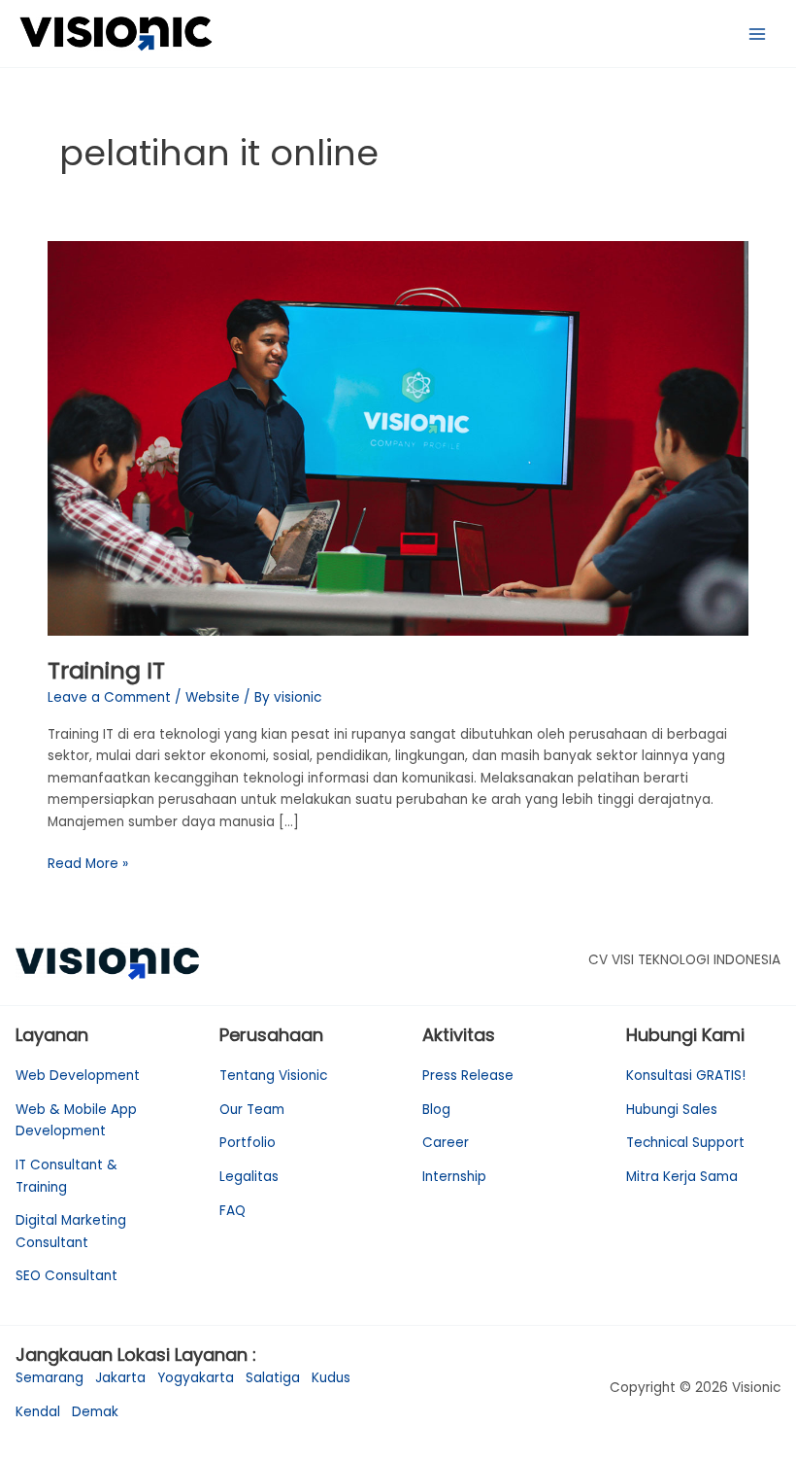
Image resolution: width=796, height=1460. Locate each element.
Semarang (49, 1378)
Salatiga (273, 1378)
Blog (436, 1109)
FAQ (232, 1210)
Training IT (106, 670)
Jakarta (120, 1378)
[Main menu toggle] (758, 33)
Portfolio (247, 1142)
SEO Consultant (66, 1276)
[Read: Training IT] (397, 438)
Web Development (78, 1075)
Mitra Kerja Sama (682, 1176)
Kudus (331, 1378)
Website (212, 697)
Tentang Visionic (273, 1075)
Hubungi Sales (671, 1109)
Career (445, 1142)
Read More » (88, 863)
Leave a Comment (109, 697)
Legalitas (249, 1176)
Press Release (468, 1075)
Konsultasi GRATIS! (686, 1075)
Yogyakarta (195, 1378)
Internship (454, 1176)
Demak (95, 1412)
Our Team (251, 1109)
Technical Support (685, 1142)
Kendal (38, 1412)
